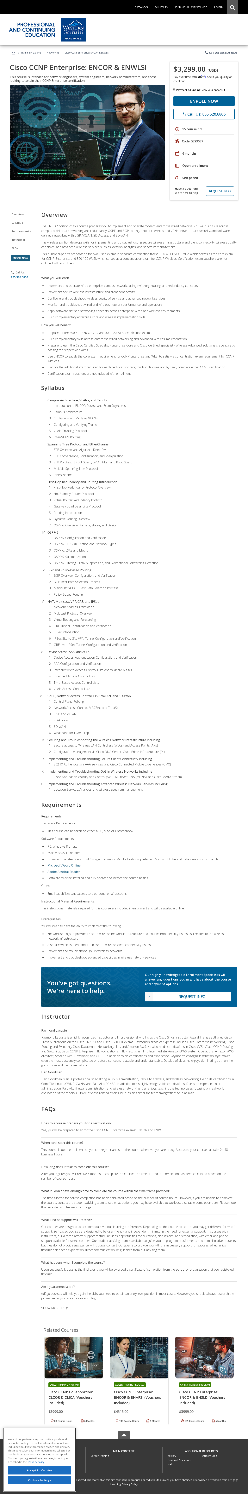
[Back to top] (124, 1450)
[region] (39, 1460)
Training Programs (31, 52)
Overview (17, 214)
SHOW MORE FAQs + (56, 1308)
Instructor (18, 240)
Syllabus (17, 223)
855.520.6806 (19, 277)
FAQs (14, 248)
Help (170, 1464)
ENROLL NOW (204, 101)
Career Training (99, 1455)
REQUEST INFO (220, 191)
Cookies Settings (39, 1480)
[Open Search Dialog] (232, 7)
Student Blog (209, 1455)
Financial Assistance (179, 1460)
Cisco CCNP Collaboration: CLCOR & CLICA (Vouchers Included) (70, 1397)
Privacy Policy (130, 1484)
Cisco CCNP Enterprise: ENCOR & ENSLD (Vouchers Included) (202, 1397)
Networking (53, 52)
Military (172, 1455)
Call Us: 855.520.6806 (220, 52)
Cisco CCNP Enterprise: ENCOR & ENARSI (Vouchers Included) (137, 1397)
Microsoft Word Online (64, 865)
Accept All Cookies (39, 1470)
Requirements (21, 231)
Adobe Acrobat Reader (63, 872)
